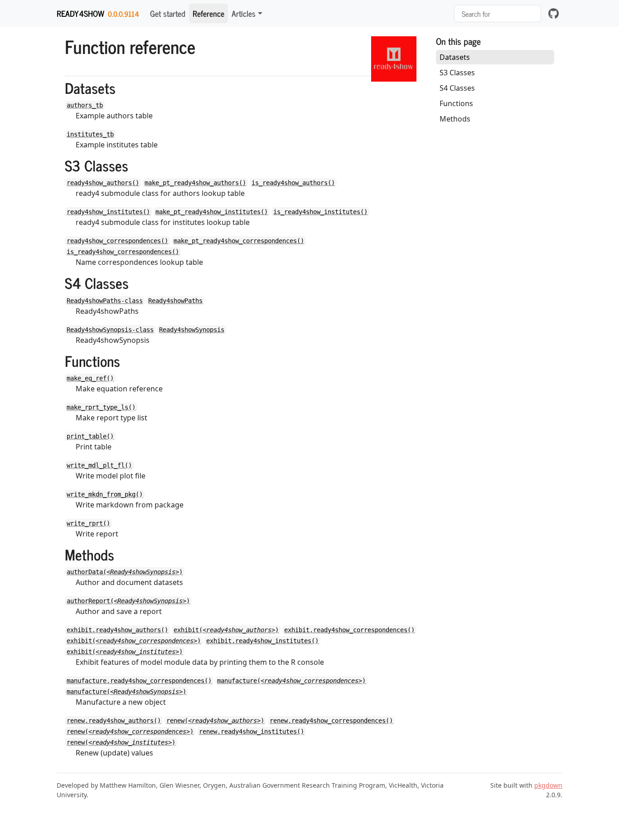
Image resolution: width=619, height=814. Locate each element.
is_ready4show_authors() (293, 182)
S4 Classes (457, 88)
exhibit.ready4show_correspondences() (349, 630)
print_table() (90, 436)
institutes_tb (90, 134)
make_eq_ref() (90, 378)
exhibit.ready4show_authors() (117, 630)
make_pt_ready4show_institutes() (211, 211)
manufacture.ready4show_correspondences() (139, 680)
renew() (215, 720)
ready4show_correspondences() (117, 240)
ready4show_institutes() (108, 211)
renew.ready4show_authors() (114, 720)
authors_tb (85, 105)
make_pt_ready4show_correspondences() (239, 240)
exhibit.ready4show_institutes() (262, 640)
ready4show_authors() (103, 182)
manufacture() (291, 680)
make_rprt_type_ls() (101, 407)
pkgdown (548, 785)
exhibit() (226, 630)
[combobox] (497, 13)
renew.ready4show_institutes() (251, 731)
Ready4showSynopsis (191, 329)
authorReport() (128, 600)
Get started (167, 13)
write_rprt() (88, 523)
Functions (456, 103)
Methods (455, 119)
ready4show (80, 13)
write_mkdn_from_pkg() (105, 494)
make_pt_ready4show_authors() (195, 182)
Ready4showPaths (175, 300)
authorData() (125, 571)
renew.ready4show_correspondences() (331, 720)
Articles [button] (244, 13)
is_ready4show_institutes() (320, 211)
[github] (553, 13)
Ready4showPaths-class (105, 300)
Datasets (455, 57)
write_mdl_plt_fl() (99, 465)
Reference (208, 13)
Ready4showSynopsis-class (110, 329)
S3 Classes (457, 73)
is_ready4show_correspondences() (123, 251)
